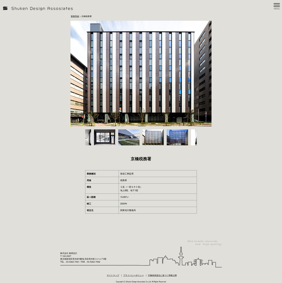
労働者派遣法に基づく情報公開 (162, 275)
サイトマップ (113, 275)
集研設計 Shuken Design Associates (38, 8)
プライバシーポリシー (133, 275)
